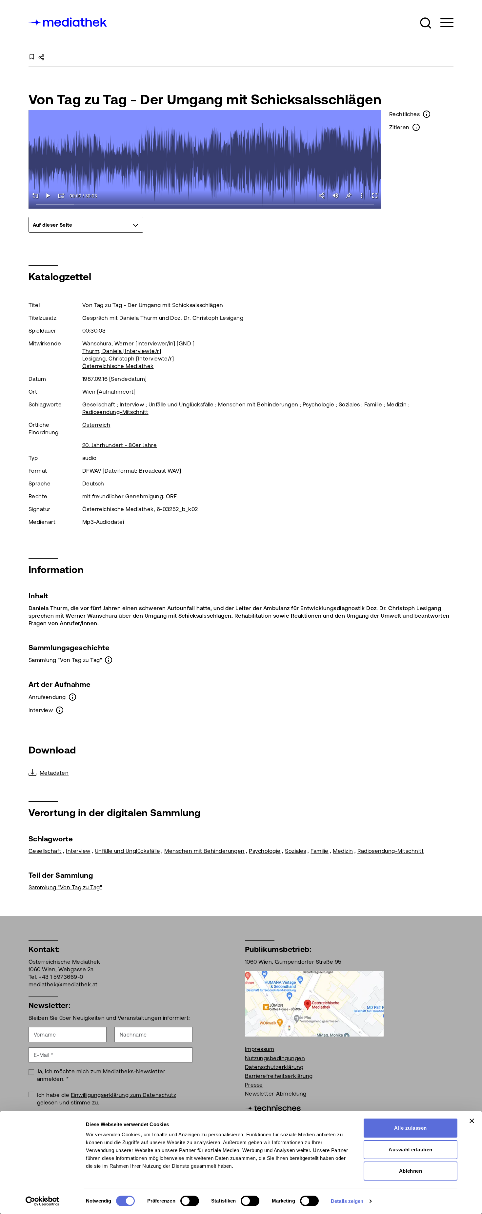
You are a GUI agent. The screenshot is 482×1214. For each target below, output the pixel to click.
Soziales (349, 404)
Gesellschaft (98, 404)
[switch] (189, 1201)
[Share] (322, 195)
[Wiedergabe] (48, 195)
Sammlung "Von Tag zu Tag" (65, 887)
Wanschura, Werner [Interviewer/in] (128, 343)
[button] (425, 23)
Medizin (397, 404)
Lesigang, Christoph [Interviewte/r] (128, 358)
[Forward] (61, 195)
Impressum (259, 1049)
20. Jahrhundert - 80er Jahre (119, 445)
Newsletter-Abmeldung (276, 1093)
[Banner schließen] (472, 1121)
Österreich (96, 425)
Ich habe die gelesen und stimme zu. (106, 1099)
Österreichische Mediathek (118, 366)
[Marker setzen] (348, 195)
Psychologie (318, 404)
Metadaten (54, 773)
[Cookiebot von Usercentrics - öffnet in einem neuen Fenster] (42, 1201)
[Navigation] (442, 22)
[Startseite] (68, 21)
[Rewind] (35, 195)
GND (185, 343)
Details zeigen (347, 1201)
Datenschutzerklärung (274, 1067)
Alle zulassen (410, 1128)
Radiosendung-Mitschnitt (115, 412)
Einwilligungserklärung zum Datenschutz (123, 1095)
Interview (132, 404)
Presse (254, 1084)
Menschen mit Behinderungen (258, 404)
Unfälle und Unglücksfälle (181, 404)
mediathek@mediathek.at (63, 984)
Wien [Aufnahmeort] (109, 391)
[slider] (205, 204)
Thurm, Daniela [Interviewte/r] (121, 351)
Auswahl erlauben (410, 1149)
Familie (373, 404)
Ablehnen (410, 1171)
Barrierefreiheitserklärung (278, 1076)
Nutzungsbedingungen (275, 1058)
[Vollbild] (374, 195)
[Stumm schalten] (335, 195)
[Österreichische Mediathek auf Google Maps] (314, 1003)
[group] (86, 225)
